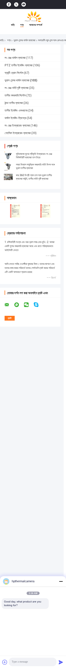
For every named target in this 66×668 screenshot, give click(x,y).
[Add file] (4, 662)
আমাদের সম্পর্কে (35, 24)
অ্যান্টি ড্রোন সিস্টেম (14, 73)
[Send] (61, 662)
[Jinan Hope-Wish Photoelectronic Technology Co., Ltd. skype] (38, 304)
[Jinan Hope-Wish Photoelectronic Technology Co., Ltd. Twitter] (16, 4)
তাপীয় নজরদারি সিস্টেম (15, 95)
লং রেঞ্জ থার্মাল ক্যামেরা (15, 57)
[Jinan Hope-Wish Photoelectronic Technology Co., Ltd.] (33, 16)
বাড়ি (13, 24)
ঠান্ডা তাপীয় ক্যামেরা (14, 103)
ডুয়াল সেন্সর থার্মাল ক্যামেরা (24, 40)
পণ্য (22, 24)
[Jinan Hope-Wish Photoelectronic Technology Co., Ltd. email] (9, 304)
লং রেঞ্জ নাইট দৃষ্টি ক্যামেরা (16, 88)
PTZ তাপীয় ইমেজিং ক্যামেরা (18, 65)
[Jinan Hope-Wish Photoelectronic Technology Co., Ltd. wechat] (28, 304)
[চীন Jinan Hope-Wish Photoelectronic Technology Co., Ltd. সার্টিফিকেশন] (15, 211)
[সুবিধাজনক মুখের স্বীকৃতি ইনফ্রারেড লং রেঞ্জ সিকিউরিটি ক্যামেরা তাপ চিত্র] (8, 155)
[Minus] (61, 581)
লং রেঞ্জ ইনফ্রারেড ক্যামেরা (17, 125)
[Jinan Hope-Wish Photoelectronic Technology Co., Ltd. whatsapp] (18, 304)
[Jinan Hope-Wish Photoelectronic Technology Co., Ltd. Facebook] (9, 4)
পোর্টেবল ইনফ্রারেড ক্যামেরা (18, 133)
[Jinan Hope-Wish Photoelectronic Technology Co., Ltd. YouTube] (23, 4)
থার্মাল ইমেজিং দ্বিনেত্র (15, 118)
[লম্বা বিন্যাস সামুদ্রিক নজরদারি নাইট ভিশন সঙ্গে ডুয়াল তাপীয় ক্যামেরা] (8, 166)
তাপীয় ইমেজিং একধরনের (16, 110)
